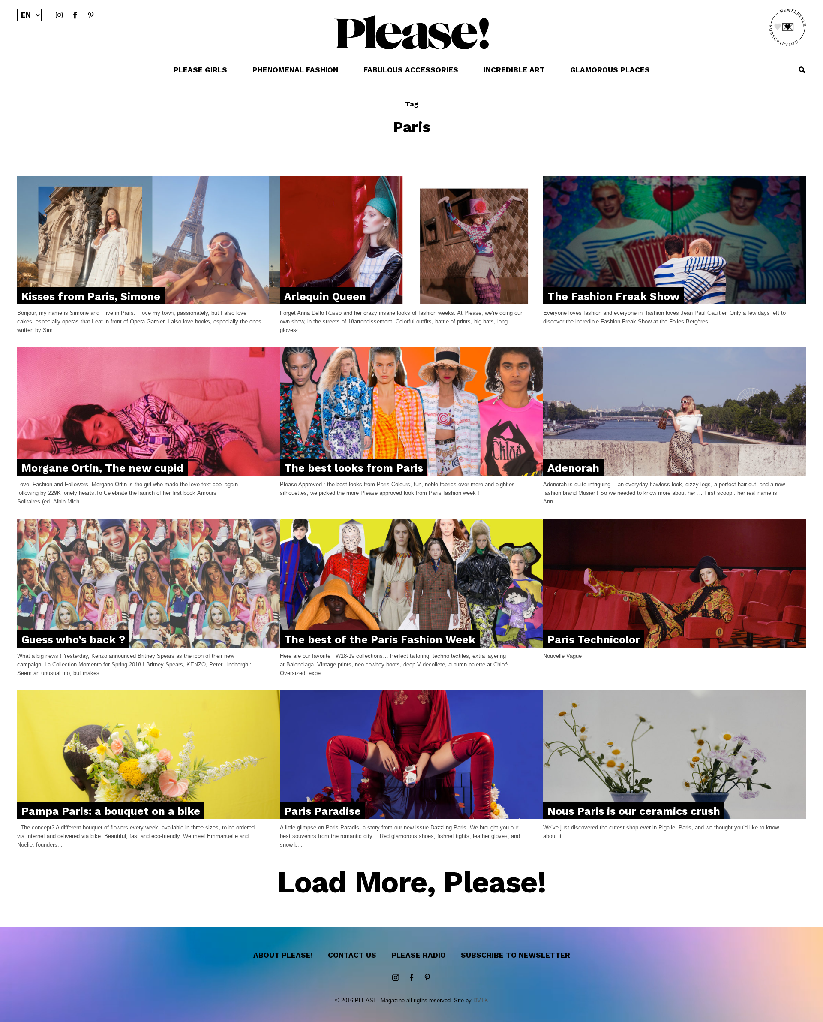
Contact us (352, 955)
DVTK (480, 1000)
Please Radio (418, 955)
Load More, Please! (411, 883)
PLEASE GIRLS (200, 70)
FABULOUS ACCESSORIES (410, 70)
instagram (59, 15)
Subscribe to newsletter (515, 955)
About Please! (283, 955)
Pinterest (91, 15)
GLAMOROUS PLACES (610, 70)
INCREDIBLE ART (514, 70)
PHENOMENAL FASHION (295, 70)
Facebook (75, 15)
